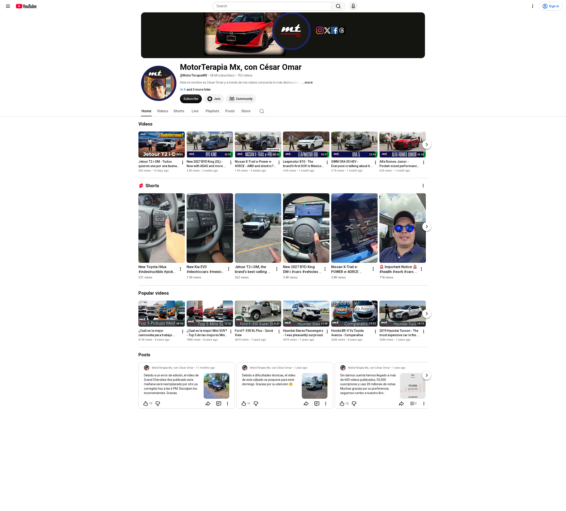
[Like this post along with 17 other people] (145, 403)
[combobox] (273, 6)
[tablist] (283, 111)
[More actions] (182, 162)
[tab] (146, 111)
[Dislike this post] (157, 403)
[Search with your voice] (353, 6)
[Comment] (218, 403)
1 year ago (300, 367)
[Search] (338, 6)
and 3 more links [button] (199, 89)
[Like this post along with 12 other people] (342, 403)
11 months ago (205, 367)
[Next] (426, 144)
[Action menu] (227, 403)
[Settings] (532, 6)
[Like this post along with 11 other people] (243, 403)
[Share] (208, 403)
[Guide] (8, 6)
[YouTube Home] (26, 6)
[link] (186, 386)
